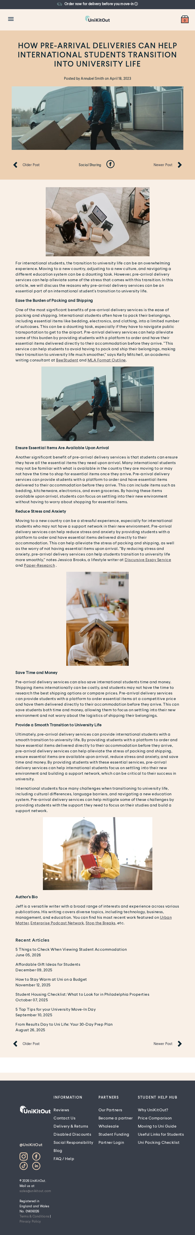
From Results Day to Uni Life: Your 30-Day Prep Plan (64, 1024)
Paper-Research (39, 565)
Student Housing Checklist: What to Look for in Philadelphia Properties (82, 994)
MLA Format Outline (107, 359)
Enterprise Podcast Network (57, 922)
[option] (82, 4)
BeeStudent (67, 359)
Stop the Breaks (101, 922)
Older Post (31, 165)
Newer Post (163, 165)
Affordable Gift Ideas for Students (47, 964)
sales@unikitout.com (35, 1191)
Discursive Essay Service (148, 559)
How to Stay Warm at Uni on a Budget (51, 979)
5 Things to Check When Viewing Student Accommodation (71, 949)
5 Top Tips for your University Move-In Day (55, 1009)
